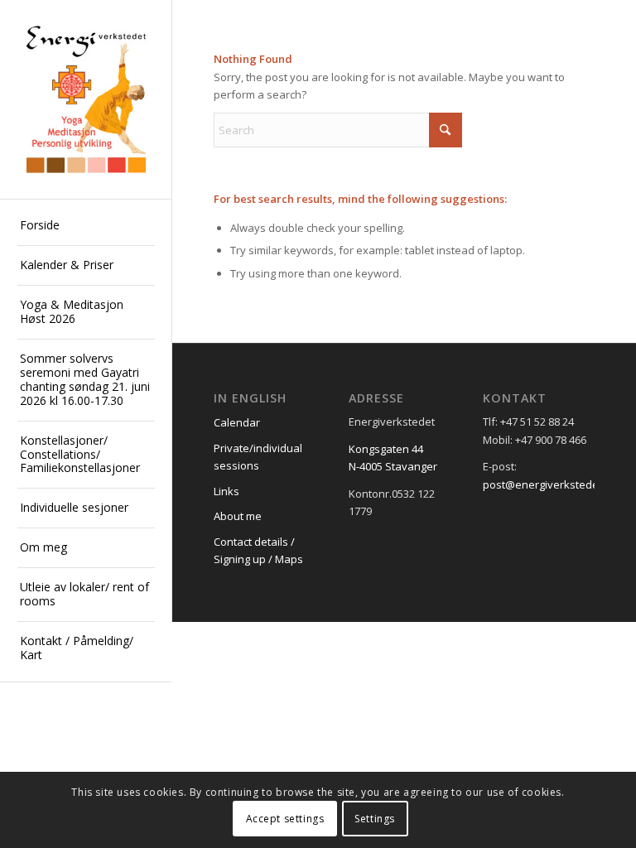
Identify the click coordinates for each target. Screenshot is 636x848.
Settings (374, 819)
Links (226, 491)
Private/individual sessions (258, 457)
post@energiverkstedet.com (554, 484)
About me (238, 515)
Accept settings (285, 819)
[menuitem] (86, 226)
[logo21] (86, 99)
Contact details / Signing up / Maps (258, 550)
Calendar (237, 422)
